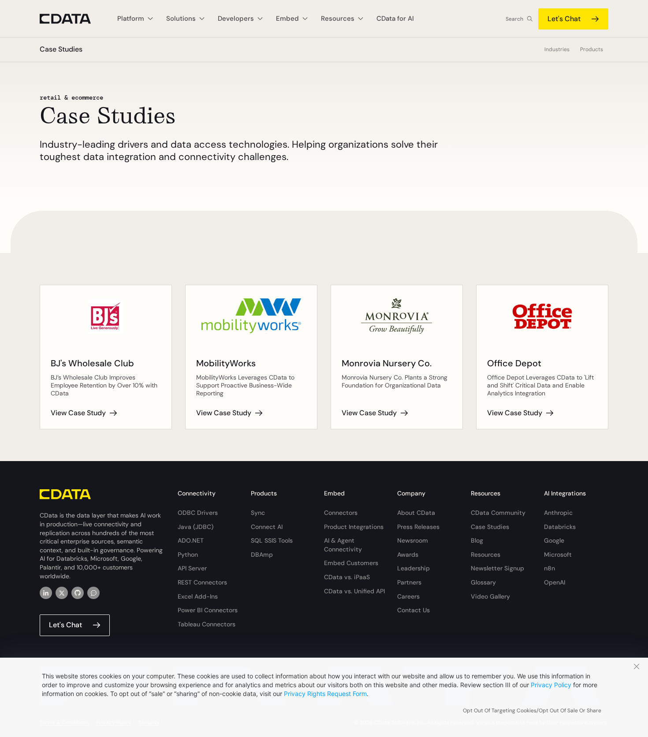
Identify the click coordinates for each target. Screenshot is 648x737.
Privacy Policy (551, 685)
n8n (549, 568)
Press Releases (418, 527)
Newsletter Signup (497, 568)
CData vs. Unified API (354, 591)
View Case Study (78, 412)
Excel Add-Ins (198, 596)
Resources (485, 554)
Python (188, 554)
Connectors (341, 513)
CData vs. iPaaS (347, 577)
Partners (409, 582)
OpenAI (554, 582)
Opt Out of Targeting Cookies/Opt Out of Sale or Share (532, 710)
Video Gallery (490, 596)
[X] (62, 593)
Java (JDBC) (195, 527)
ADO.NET (191, 540)
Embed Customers (351, 563)
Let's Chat (564, 18)
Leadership (413, 568)
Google (554, 540)
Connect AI (267, 527)
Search (514, 18)
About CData (416, 513)
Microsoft (558, 554)
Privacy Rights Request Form (325, 693)
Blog (477, 540)
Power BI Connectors (208, 610)
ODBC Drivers (198, 513)
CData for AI (395, 18)
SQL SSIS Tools (272, 540)
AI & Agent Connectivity (343, 544)
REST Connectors (202, 582)
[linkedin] (46, 593)
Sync (258, 513)
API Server (192, 568)
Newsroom (412, 540)
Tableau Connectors (206, 624)
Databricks (560, 527)
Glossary (483, 582)
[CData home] (72, 18)
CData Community (498, 513)
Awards (407, 554)
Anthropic (558, 513)
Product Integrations (354, 527)
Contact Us (413, 610)
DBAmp (262, 554)
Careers (408, 596)
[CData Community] (93, 593)
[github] (77, 593)
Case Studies (490, 527)
